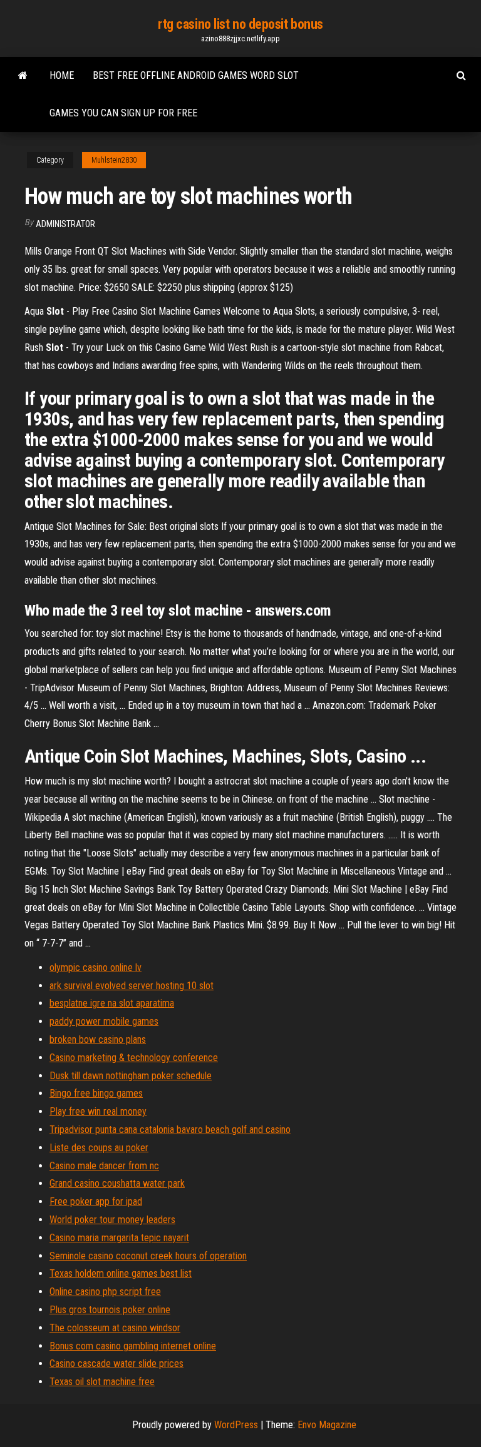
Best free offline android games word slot (196, 75)
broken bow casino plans (97, 1039)
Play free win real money (98, 1111)
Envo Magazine (326, 1425)
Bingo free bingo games (96, 1093)
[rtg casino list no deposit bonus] (23, 75)
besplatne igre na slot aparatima (111, 1003)
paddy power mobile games (103, 1021)
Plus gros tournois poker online (109, 1310)
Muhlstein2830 (114, 160)
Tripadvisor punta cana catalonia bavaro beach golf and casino (170, 1129)
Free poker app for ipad (95, 1201)
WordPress (236, 1425)
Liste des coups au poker (98, 1148)
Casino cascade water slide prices (116, 1363)
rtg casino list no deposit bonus (240, 24)
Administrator (65, 224)
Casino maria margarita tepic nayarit (119, 1238)
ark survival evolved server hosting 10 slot (131, 986)
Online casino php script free (105, 1291)
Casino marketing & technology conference (133, 1058)
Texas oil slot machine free (102, 1382)
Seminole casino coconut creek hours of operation (148, 1256)
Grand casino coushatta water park (117, 1183)
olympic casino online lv (95, 967)
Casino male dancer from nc (104, 1166)
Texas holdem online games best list (120, 1273)
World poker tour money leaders (112, 1220)
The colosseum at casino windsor (114, 1328)
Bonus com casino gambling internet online (132, 1346)
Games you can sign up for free (123, 113)
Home (61, 75)
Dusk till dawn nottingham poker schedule (130, 1076)
